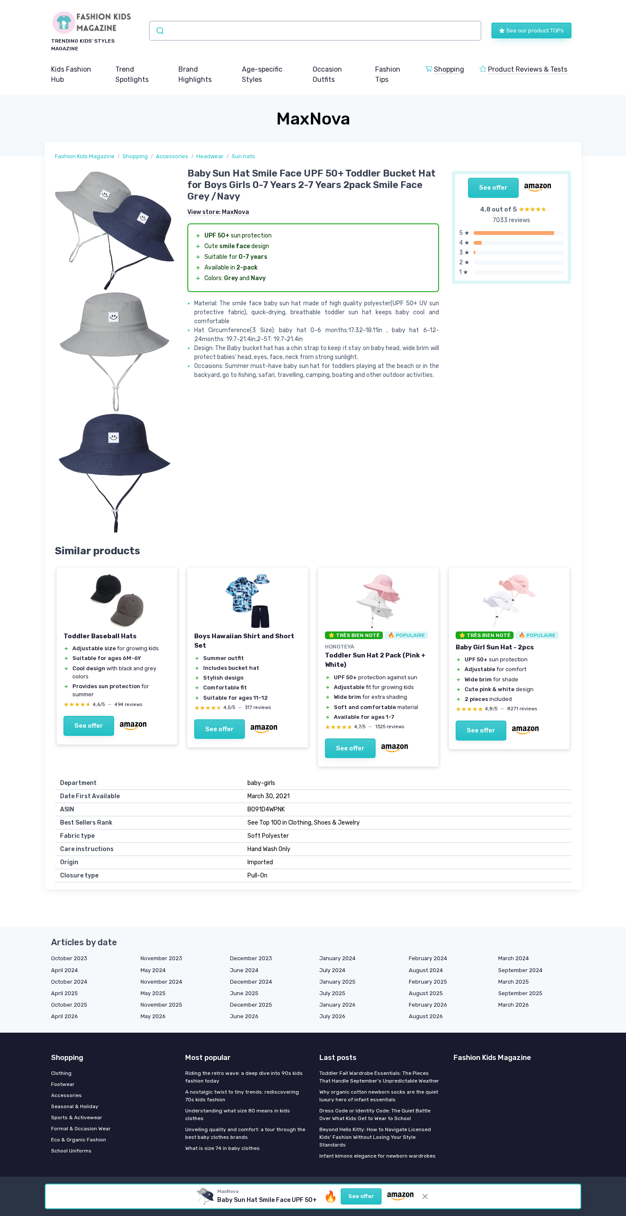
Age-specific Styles (262, 74)
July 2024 (332, 970)
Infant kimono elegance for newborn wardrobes (377, 1156)
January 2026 (337, 1005)
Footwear (63, 1084)
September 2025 (520, 993)
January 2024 (337, 958)
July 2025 (332, 993)
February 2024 (428, 958)
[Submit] (159, 30)
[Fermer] (425, 1196)
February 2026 (428, 1005)
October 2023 (69, 958)
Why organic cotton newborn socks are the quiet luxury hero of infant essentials (378, 1096)
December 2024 (251, 982)
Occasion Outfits (327, 74)
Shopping (449, 69)
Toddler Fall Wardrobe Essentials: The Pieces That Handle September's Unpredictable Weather (379, 1077)
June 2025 (244, 993)
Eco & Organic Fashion (78, 1140)
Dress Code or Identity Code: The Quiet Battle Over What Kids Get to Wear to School (375, 1114)
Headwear (210, 156)
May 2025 (153, 993)
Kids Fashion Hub (71, 74)
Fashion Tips (387, 74)
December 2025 (251, 1005)
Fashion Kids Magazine (85, 156)
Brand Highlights (195, 74)
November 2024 (161, 982)
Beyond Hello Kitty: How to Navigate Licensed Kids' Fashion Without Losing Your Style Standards (375, 1137)
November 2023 (161, 958)
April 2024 (64, 970)
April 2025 (64, 993)
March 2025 (513, 982)
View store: (218, 212)
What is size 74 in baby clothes (222, 1148)
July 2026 (332, 1016)
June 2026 (244, 1016)
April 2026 (64, 1016)
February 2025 (428, 982)
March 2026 (513, 1005)
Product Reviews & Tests (527, 69)
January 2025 (337, 982)
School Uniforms (71, 1151)
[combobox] (315, 31)
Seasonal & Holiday (74, 1106)
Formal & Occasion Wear (81, 1129)
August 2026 (426, 1016)
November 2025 (161, 1005)
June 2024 (244, 970)
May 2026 (153, 1016)
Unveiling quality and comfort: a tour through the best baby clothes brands (245, 1133)
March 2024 (513, 958)
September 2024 (520, 970)
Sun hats (243, 156)
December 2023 (251, 958)
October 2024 (69, 982)
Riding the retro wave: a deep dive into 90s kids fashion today (244, 1077)
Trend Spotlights (132, 74)
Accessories (172, 156)
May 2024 (153, 970)
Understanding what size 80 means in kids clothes (237, 1114)
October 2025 (69, 1005)
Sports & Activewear (76, 1117)
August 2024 (426, 970)
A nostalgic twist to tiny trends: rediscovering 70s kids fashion (242, 1096)
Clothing (61, 1073)
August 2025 (426, 993)
